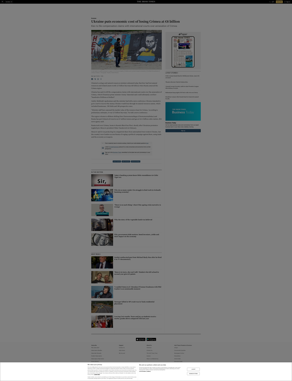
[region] (146, 371)
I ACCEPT (193, 369)
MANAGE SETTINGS (193, 373)
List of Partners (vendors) (145, 371)
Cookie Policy (97, 374)
